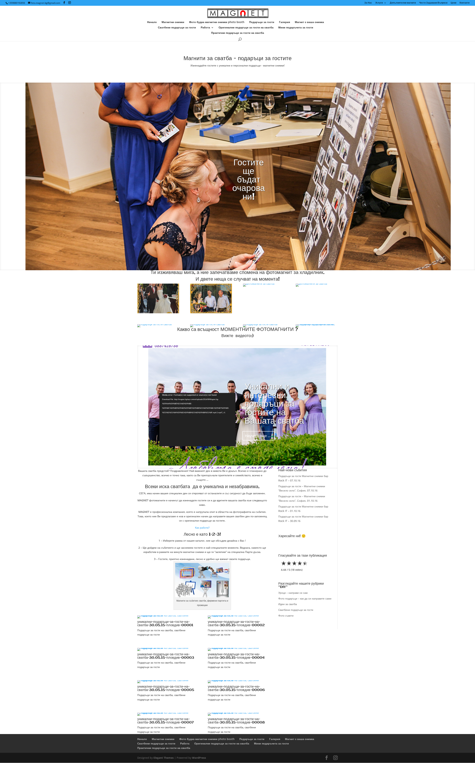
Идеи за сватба (287, 604)
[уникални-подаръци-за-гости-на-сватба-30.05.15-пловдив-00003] (167, 648)
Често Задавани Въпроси (433, 3)
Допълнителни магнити (403, 3)
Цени (453, 3)
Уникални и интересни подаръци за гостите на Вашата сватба (274, 404)
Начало (152, 22)
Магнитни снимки (173, 22)
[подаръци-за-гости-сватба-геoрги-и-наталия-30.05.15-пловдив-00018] (260, 324)
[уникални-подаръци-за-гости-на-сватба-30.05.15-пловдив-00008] (237, 712)
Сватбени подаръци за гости (177, 27)
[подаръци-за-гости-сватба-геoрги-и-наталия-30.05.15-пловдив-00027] (154, 324)
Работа (205, 27)
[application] (197, 419)
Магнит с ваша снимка (309, 22)
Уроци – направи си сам (293, 592)
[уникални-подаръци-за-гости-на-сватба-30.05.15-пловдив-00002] (237, 615)
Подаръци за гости (261, 22)
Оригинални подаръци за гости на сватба (246, 27)
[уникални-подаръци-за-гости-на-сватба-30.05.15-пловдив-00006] (237, 680)
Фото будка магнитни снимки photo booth (216, 22)
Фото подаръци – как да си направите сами (304, 598)
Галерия (284, 22)
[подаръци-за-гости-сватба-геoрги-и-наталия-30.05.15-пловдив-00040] (158, 312)
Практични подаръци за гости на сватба (237, 33)
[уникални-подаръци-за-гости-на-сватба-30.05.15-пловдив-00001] (317, 324)
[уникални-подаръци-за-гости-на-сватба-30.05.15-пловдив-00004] (237, 648)
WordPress (199, 757)
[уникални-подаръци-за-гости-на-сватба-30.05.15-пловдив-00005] (167, 680)
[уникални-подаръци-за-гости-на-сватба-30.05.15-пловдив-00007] (167, 712)
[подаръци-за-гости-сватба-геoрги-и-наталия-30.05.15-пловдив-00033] (311, 283)
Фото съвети (286, 615)
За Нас (368, 3)
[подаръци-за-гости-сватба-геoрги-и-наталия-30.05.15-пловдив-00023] (207, 324)
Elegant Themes (163, 757)
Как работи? (202, 527)
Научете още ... (258, 435)
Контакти (464, 3)
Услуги (379, 3)
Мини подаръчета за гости (295, 27)
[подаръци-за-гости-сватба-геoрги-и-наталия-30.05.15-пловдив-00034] (258, 283)
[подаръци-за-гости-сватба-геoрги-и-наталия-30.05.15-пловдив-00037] (211, 312)
